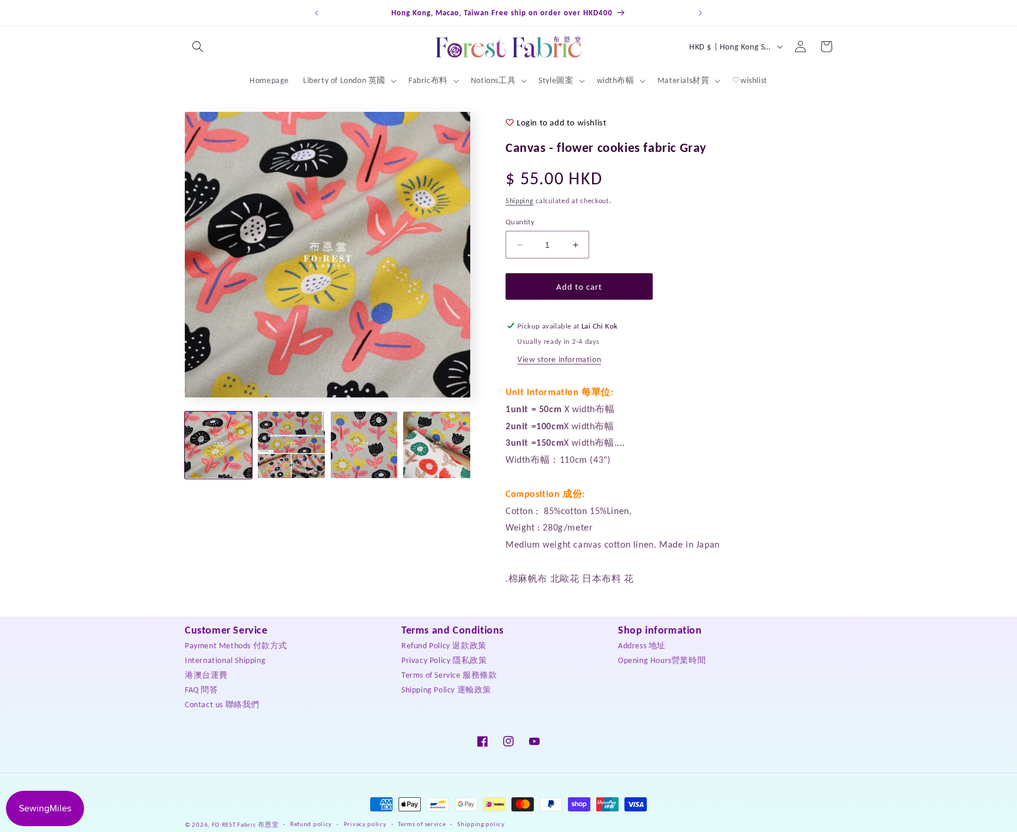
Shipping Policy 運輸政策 (446, 690)
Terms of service (422, 824)
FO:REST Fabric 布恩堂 (245, 824)
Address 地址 (642, 646)
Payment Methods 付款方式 (236, 646)
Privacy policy (365, 824)
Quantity (520, 221)
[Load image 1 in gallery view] (218, 445)
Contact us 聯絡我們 (222, 705)
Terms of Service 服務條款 (449, 675)
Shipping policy (481, 824)
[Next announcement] (700, 13)
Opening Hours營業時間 (662, 660)
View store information (559, 359)
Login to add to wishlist (561, 122)
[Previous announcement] (317, 13)
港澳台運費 (206, 675)
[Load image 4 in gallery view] (436, 445)
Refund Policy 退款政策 (444, 646)
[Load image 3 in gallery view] (364, 445)
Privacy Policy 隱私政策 (444, 660)
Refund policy (311, 824)
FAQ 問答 (201, 690)
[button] (198, 46)
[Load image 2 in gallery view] (291, 445)
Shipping (520, 201)
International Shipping (225, 660)
